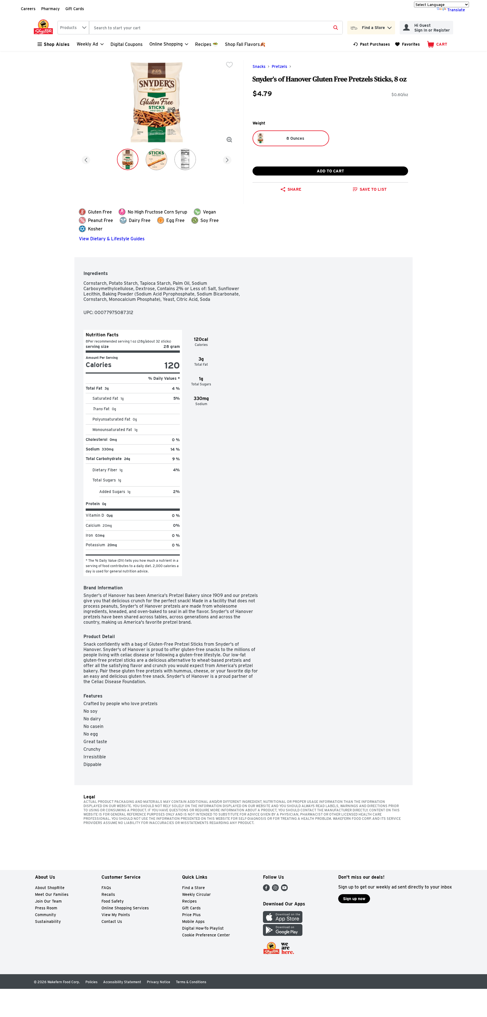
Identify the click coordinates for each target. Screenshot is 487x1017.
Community (45, 914)
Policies (91, 982)
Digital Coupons (126, 44)
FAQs (106, 887)
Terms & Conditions (191, 982)
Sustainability (48, 921)
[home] (44, 27)
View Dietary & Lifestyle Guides (112, 238)
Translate (456, 10)
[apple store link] (282, 921)
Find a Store (193, 887)
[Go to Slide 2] (156, 159)
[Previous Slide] (86, 159)
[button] (389, 26)
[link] (372, 44)
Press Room (46, 908)
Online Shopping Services (125, 908)
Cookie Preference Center (206, 935)
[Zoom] (229, 140)
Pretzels (279, 66)
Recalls (108, 894)
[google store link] (282, 934)
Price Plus (191, 914)
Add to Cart (330, 171)
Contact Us (111, 921)
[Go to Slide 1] (128, 159)
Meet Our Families (51, 894)
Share (294, 189)
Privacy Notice (158, 982)
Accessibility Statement (122, 982)
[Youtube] (284, 889)
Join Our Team (48, 901)
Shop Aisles (57, 44)
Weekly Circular (196, 894)
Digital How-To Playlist (203, 928)
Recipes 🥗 (206, 44)
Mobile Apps (193, 921)
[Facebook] (266, 889)
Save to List (373, 189)
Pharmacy (50, 8)
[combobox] (73, 27)
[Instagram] (275, 889)
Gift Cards (74, 8)
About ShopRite (50, 887)
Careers (28, 8)
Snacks (259, 66)
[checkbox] (229, 64)
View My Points (115, 914)
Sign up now (354, 898)
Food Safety (112, 901)
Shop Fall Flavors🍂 (245, 44)
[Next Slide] (227, 159)
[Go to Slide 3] (185, 159)
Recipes (189, 901)
